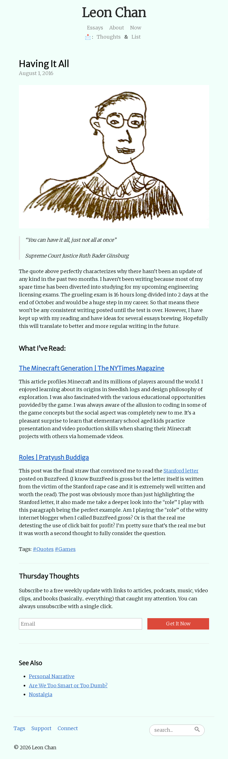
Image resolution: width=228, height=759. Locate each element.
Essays (95, 27)
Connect (68, 728)
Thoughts (109, 37)
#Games (65, 549)
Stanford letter (181, 471)
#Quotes (43, 549)
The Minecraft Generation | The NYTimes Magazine (91, 368)
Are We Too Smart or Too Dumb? (68, 685)
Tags (19, 728)
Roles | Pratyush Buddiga (54, 457)
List (136, 37)
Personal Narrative (52, 676)
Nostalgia (40, 694)
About (116, 27)
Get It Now (178, 624)
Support (41, 728)
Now (135, 27)
